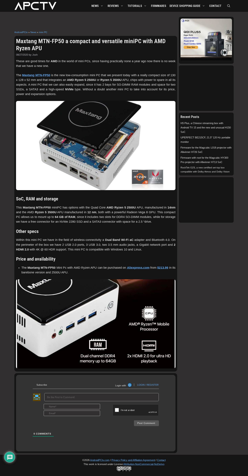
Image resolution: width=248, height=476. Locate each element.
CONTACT (215, 6)
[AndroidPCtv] (35, 6)
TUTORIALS (135, 6)
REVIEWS (113, 6)
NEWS (95, 6)
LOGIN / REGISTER (147, 384)
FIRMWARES (158, 6)
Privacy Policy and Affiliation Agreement (133, 460)
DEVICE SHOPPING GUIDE (185, 6)
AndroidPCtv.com (99, 460)
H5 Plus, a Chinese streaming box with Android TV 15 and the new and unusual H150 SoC (206, 127)
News (33, 32)
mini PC (43, 32)
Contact (161, 460)
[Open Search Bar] (229, 6)
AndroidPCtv (21, 32)
